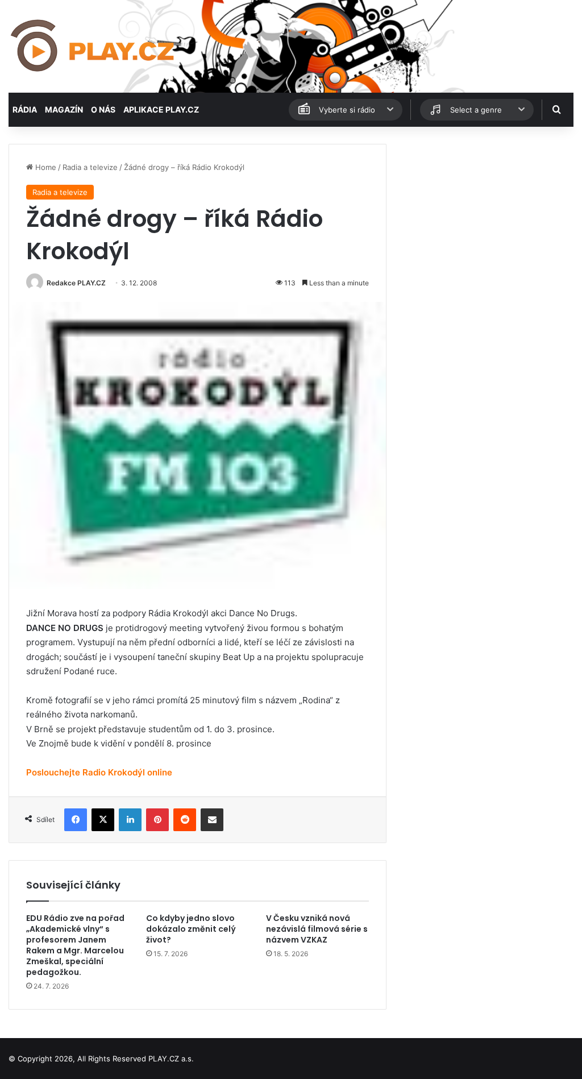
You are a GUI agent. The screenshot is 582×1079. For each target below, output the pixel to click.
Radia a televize (90, 167)
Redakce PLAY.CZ (76, 283)
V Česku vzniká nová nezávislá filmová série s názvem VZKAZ (317, 928)
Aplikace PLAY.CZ (161, 109)
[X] (103, 819)
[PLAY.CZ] (93, 46)
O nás (103, 109)
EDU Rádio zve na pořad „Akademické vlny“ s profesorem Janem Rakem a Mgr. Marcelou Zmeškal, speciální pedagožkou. (75, 945)
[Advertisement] (485, 215)
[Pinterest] (157, 819)
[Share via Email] (212, 819)
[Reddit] (184, 819)
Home (44, 167)
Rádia (25, 109)
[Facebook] (75, 819)
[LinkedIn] (130, 819)
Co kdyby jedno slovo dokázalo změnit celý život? (191, 928)
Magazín (64, 109)
